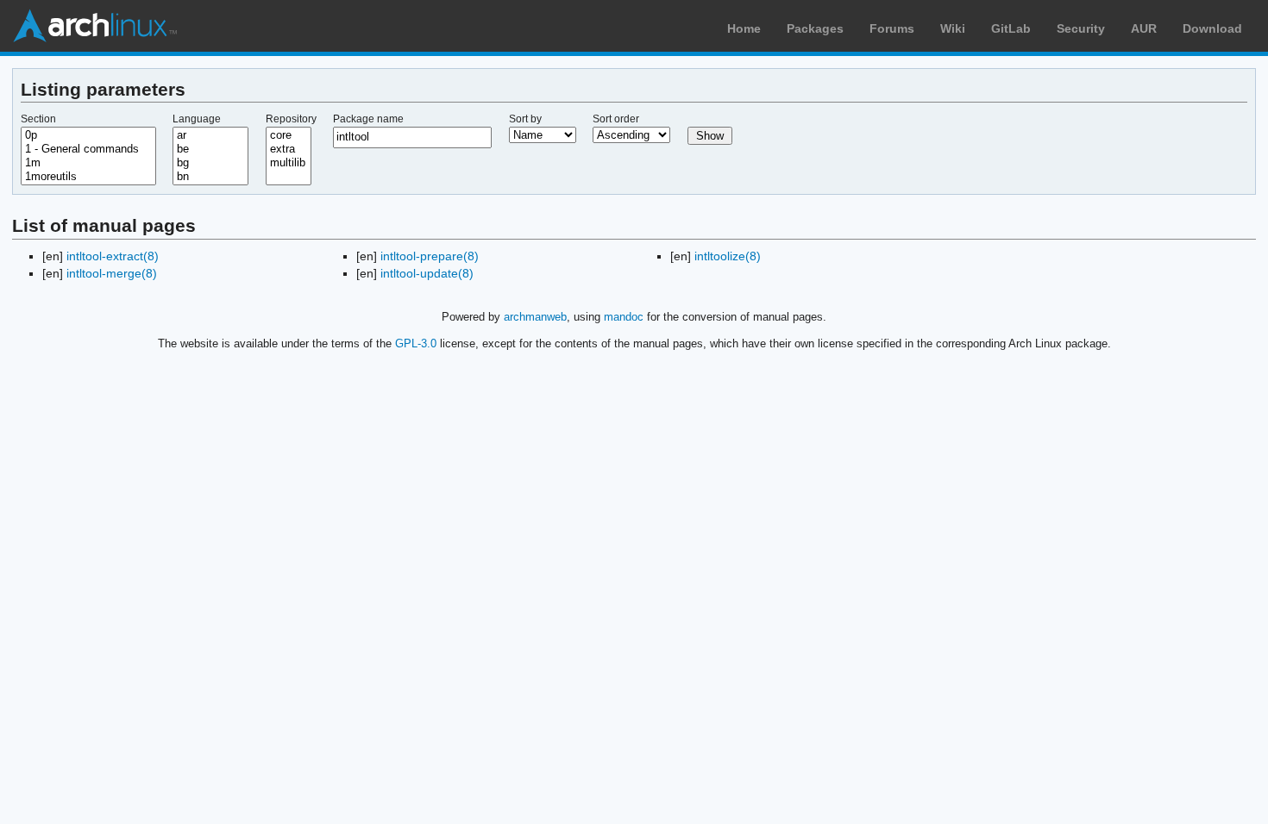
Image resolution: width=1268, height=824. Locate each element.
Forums (891, 28)
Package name (368, 119)
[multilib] (289, 163)
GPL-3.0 (415, 343)
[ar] (210, 135)
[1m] (88, 163)
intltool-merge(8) (111, 273)
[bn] (210, 177)
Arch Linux (95, 26)
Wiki (952, 28)
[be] (210, 149)
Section (38, 119)
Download (1212, 28)
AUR (1144, 28)
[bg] (210, 163)
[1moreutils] (88, 177)
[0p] (88, 135)
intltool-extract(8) (112, 256)
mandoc (623, 316)
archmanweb (535, 316)
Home (744, 28)
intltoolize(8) (727, 256)
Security (1081, 28)
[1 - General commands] (88, 149)
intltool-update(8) (427, 273)
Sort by (525, 119)
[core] (289, 135)
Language (197, 119)
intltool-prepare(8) (429, 256)
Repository (291, 119)
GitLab (1011, 28)
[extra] (289, 149)
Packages (815, 28)
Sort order (616, 119)
